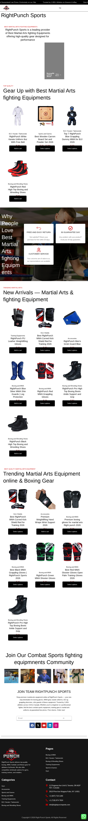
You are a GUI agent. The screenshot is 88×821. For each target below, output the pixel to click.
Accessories (6, 789)
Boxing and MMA (7, 796)
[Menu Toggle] (60, 8)
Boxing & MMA (51, 755)
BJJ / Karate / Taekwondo (54, 758)
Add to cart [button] (18, 148)
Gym (47, 771)
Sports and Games (8, 792)
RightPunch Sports (23, 15)
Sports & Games (51, 768)
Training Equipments (53, 764)
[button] (21, 26)
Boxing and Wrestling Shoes (11, 805)
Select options (45, 148)
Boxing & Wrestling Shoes (54, 761)
